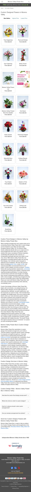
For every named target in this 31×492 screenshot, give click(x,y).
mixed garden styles (24, 302)
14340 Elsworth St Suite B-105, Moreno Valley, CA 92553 (15, 459)
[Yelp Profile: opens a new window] (19, 468)
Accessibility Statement (24, 486)
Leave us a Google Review (15, 473)
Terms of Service (5, 486)
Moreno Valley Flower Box (15, 1)
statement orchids (5, 337)
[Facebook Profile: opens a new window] (12, 468)
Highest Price (15, 18)
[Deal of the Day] (22, 80)
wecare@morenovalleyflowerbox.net (15, 462)
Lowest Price (24, 18)
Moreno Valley (20, 426)
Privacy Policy (14, 486)
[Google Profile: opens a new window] (15, 468)
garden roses (13, 264)
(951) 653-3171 (15, 461)
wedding (27, 267)
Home (2, 8)
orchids (22, 264)
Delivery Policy (15, 488)
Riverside (13, 426)
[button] (27, 488)
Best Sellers (7, 18)
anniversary (27, 269)
